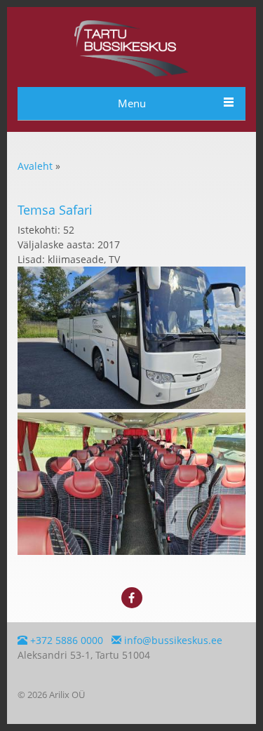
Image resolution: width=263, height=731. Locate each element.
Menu (132, 103)
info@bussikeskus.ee (171, 640)
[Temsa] (131, 405)
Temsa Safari (55, 209)
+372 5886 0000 (65, 640)
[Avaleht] (131, 72)
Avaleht (35, 166)
